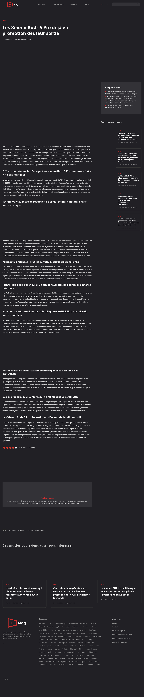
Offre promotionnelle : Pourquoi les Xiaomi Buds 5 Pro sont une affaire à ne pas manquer (121, 93)
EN (102, 4)
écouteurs (12, 530)
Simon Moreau (122, 164)
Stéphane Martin (24, 39)
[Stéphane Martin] (47, 489)
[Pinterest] (28, 518)
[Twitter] (107, 4)
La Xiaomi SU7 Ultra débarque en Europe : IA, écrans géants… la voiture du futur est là (128, 179)
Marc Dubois (122, 185)
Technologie (39, 530)
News (5, 20)
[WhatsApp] (33, 518)
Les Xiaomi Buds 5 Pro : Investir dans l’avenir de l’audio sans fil (119, 106)
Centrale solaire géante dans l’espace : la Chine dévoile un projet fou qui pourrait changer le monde (128, 157)
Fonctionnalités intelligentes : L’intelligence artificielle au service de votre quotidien (120, 102)
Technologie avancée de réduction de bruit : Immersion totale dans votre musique (121, 97)
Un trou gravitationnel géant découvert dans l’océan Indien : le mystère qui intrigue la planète (128, 222)
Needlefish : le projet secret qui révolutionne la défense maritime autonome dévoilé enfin (128, 136)
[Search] (137, 4)
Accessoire (21, 530)
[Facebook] (19, 518)
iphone (30, 530)
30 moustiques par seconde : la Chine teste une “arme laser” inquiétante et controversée (127, 200)
